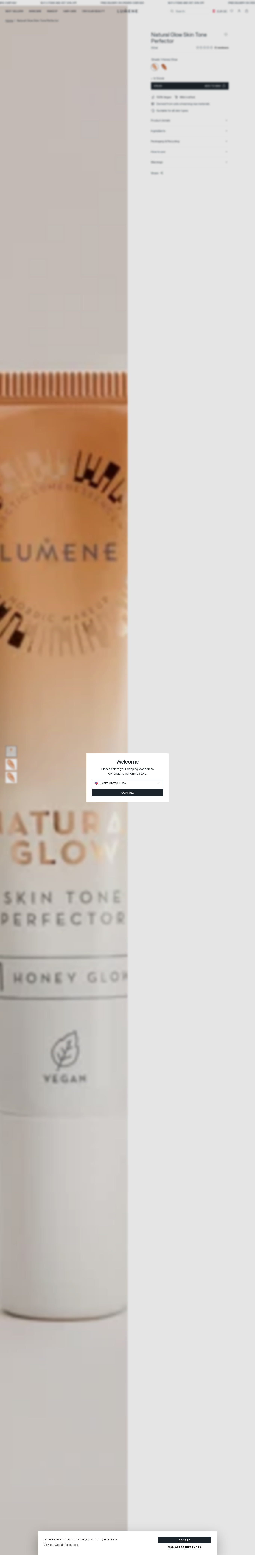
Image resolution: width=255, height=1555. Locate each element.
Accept (184, 1540)
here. (75, 1544)
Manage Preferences (184, 1547)
